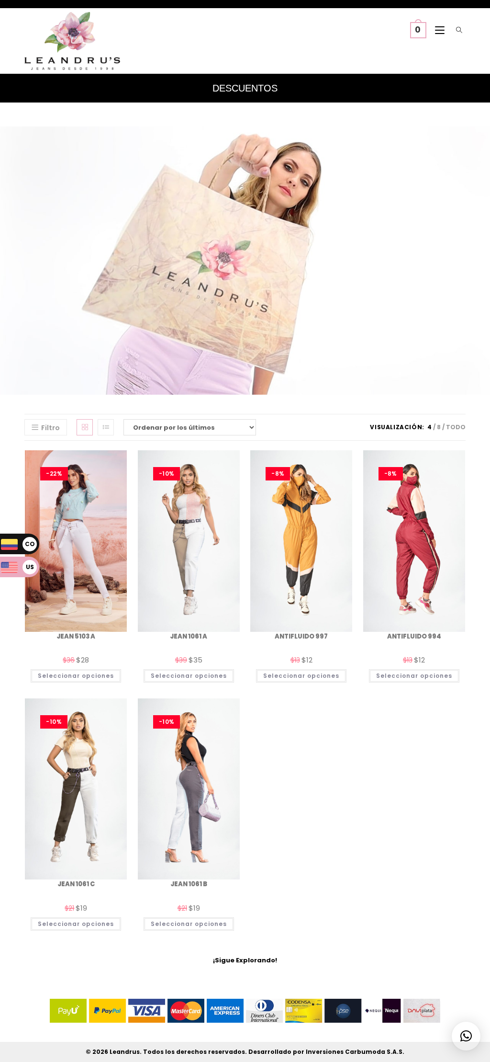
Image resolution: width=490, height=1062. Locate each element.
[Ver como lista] (106, 427)
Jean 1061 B (188, 884)
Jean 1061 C (76, 884)
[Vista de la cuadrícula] (85, 427)
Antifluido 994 (414, 636)
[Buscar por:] (457, 30)
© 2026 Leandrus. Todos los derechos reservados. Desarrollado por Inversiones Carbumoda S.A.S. (245, 1052)
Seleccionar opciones (76, 676)
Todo (456, 427)
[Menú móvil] (437, 30)
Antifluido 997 (301, 636)
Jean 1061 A (188, 636)
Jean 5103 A (75, 636)
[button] (466, 1036)
